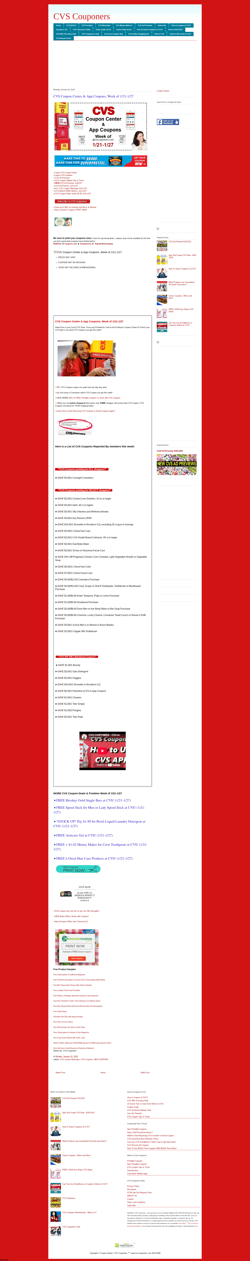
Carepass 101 (62, 30)
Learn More (182, 1223)
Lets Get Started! (134, 1113)
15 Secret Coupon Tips (113, 34)
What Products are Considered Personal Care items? (181, 283)
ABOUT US (132, 1196)
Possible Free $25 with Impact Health (68, 1017)
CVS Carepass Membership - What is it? (79, 1212)
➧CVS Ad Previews (61, 178)
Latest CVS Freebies (63, 175)
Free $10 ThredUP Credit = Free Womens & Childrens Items (76, 1001)
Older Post (145, 1073)
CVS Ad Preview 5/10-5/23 (180, 242)
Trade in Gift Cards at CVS (180, 34)
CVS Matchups (104, 25)
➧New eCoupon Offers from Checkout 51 (70, 921)
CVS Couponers (81, 16)
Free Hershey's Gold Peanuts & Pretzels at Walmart (73, 1048)
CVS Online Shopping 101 (138, 34)
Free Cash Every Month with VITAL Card (69, 1038)
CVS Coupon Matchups (70, 1059)
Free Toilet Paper (60, 1012)
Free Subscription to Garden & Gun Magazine (71, 1032)
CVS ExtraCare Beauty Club (139, 1110)
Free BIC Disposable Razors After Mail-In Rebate (72, 985)
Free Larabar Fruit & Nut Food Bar (66, 990)
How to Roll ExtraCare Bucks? (140, 1132)
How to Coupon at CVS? (181, 25)
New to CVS (159, 34)
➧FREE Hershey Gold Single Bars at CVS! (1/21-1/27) (92, 800)
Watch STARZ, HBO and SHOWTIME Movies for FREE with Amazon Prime (82, 1043)
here (196, 1226)
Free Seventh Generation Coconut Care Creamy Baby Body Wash (79, 980)
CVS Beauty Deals (63, 38)
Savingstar (108, 244)
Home (58, 25)
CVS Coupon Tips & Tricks (138, 1117)
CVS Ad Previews (145, 25)
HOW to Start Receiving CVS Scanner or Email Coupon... (151, 1136)
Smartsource (85, 244)
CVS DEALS (71, 25)
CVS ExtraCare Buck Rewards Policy (143, 1139)
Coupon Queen (163, 91)
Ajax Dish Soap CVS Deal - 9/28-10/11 (78, 1113)
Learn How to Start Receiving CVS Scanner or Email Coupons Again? (86, 411)
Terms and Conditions (136, 1202)
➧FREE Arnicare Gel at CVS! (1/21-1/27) (83, 835)
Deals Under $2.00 (124, 30)
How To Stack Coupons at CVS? (150, 30)
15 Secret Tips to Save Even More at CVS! (145, 1104)
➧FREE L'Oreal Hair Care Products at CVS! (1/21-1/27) (93, 858)
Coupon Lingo (133, 1107)
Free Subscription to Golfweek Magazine (69, 975)
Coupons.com (71, 244)
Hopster (98, 244)
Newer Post (60, 1073)
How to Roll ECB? (175, 30)
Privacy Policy (133, 1186)
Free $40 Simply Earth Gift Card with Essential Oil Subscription (77, 1006)
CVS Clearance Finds (81, 30)
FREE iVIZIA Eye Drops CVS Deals (77, 1170)
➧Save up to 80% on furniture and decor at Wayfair (74, 207)
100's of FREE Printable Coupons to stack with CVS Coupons (94, 398)
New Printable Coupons (137, 1129)
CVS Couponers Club (90, 34)
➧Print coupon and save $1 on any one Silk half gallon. (76, 911)
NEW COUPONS (101, 1059)
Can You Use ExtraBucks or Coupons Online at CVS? (180, 324)
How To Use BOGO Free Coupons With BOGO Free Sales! (152, 1148)
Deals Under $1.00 (103, 30)
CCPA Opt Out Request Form (139, 1192)
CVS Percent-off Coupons (138, 1145)
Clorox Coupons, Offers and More (76, 1155)
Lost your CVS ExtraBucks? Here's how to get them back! (151, 1142)
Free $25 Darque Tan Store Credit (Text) (69, 1027)
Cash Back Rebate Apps (137, 1174)
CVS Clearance (68, 1198)
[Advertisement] (125, 65)
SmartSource (132, 1170)
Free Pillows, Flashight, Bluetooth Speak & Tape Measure (75, 996)
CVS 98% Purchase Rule (66, 34)
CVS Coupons (87, 1059)
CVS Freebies (87, 25)
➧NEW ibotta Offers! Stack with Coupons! (71, 916)
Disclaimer (131, 1189)
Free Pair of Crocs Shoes (63, 1022)
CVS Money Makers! (124, 25)
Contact (130, 1199)
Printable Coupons (135, 1161)
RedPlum (57, 244)
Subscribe (162, 25)
